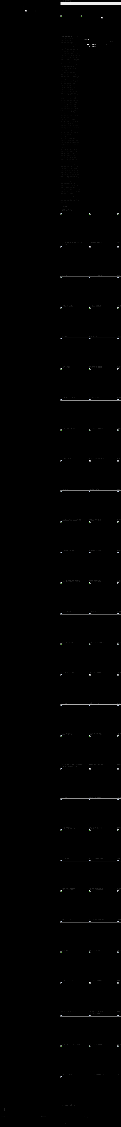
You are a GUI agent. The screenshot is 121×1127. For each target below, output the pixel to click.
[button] (1, 11)
